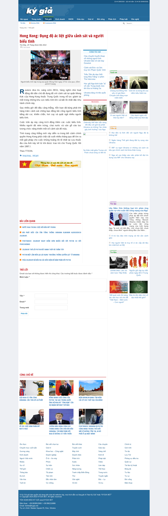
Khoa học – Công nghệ (54, 451)
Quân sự (128, 462)
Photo (48, 462)
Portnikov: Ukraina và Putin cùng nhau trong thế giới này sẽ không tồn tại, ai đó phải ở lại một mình (91, 430)
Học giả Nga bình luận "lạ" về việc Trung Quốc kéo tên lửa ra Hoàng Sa (95, 85)
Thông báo (24, 472)
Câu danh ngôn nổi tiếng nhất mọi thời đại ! (138, 117)
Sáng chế (102, 451)
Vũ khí (74, 483)
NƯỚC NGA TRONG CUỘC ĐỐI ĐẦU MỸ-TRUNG (39, 227)
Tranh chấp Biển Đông (80, 472)
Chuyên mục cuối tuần (28, 448)
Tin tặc (113, 204)
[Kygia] (39, 10)
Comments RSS (50, 23)
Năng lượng (76, 469)
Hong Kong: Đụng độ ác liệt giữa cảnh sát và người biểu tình (62, 38)
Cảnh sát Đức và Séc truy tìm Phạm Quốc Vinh (95, 68)
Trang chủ (23, 28)
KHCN (71, 19)
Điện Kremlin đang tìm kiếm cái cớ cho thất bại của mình (91, 398)
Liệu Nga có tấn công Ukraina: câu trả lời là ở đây (31, 398)
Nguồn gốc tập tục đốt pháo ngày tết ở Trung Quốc (138, 272)
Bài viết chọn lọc (52, 444)
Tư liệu (113, 252)
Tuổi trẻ (113, 72)
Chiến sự (49, 469)
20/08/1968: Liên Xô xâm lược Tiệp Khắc (118, 271)
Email (23, 302)
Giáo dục (80, 19)
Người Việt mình (26, 458)
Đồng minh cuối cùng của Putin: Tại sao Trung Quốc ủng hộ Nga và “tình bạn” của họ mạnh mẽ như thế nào (61, 401)
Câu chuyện (102, 444)
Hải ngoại (24, 19)
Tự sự (127, 476)
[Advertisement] (50, 198)
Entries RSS (35, 23)
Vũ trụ (100, 483)
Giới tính (128, 448)
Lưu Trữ (128, 455)
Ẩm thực (23, 444)
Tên (22, 296)
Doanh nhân (76, 455)
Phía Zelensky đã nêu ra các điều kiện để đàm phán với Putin (46, 260)
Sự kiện (49, 465)
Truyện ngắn (103, 476)
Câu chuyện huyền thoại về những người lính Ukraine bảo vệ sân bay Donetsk (94, 59)
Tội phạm (49, 472)
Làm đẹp (101, 465)
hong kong (27, 156)
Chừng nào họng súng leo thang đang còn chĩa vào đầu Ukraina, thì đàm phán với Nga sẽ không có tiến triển (61, 430)
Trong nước (36, 19)
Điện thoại (128, 483)
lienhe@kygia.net (31, 506)
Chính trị (128, 444)
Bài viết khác (77, 444)
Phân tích (112, 19)
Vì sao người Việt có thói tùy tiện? (118, 116)
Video (100, 462)
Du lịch (22, 476)
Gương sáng (24, 451)
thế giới (35, 156)
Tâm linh (49, 476)
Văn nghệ (135, 19)
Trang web (24, 307)
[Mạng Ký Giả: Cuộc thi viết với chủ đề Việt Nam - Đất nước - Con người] (50, 164)
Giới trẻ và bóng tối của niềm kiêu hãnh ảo (138, 92)
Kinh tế (101, 455)
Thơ (73, 476)
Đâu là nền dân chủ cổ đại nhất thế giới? (138, 296)
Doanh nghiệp (51, 455)
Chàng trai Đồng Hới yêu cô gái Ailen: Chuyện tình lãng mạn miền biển (118, 94)
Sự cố (22, 465)
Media (22, 462)
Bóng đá (128, 469)
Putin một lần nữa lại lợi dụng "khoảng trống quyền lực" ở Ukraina (50, 254)
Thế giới (48, 19)
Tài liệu (22, 23)
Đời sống (101, 19)
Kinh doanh (60, 19)
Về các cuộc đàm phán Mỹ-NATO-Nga (29, 427)
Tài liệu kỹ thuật (131, 465)
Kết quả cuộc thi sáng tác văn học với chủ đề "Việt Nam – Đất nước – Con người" (118, 298)
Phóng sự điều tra (131, 458)
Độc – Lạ (101, 479)
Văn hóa (23, 479)
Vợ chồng (49, 483)
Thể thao (101, 469)
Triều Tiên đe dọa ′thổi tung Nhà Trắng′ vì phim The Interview (94, 76)
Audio (74, 462)
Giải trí (90, 19)
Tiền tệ (113, 128)
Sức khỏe (76, 465)
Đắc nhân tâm (51, 479)
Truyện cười (77, 448)
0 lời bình (26, 47)
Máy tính (75, 451)
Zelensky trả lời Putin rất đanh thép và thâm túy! (43, 249)
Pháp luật (123, 19)
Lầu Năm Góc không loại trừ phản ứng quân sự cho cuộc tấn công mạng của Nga (128, 209)
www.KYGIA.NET (46, 500)
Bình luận (25, 277)
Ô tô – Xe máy (51, 458)
